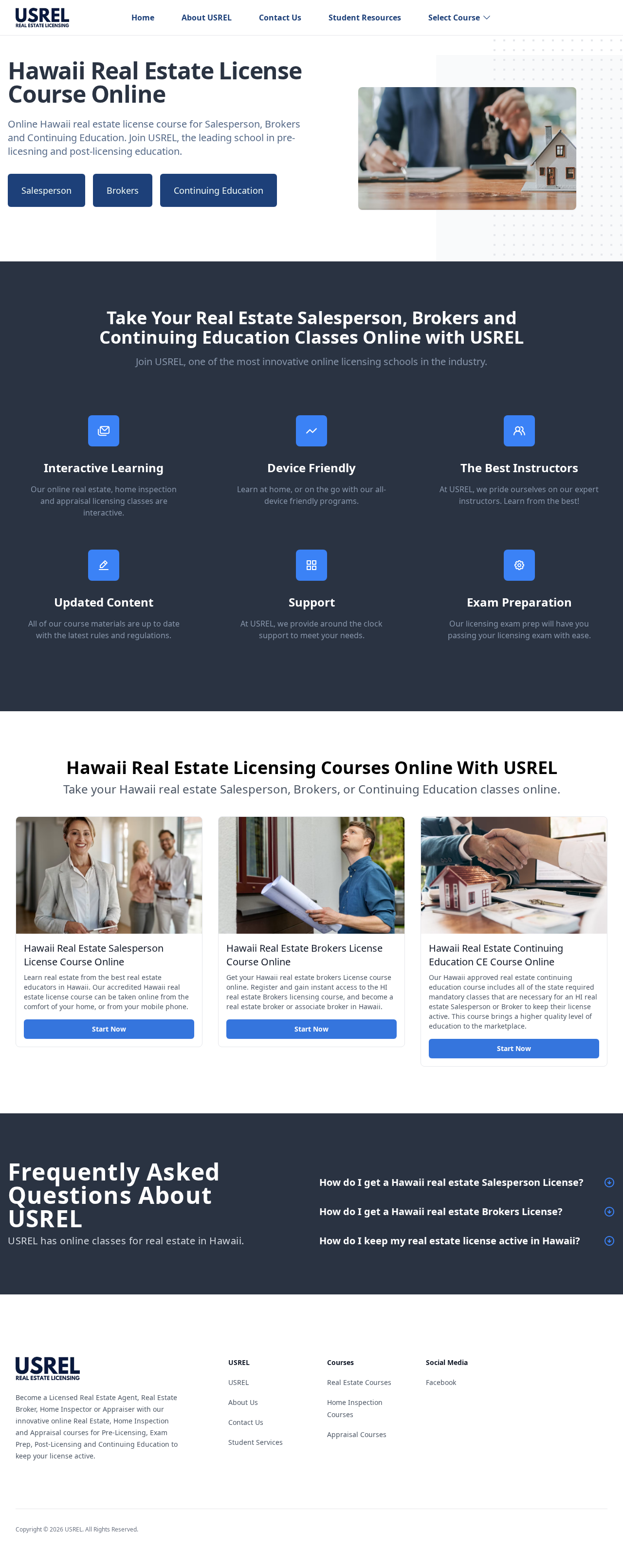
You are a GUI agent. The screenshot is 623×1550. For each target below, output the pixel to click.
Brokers (123, 190)
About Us (243, 1402)
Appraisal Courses (356, 1434)
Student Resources (365, 17)
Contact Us (280, 17)
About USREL (207, 17)
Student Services (255, 1442)
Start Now (109, 1028)
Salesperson (46, 190)
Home (142, 17)
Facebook (441, 1382)
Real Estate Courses (359, 1382)
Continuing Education (218, 190)
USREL (238, 1382)
